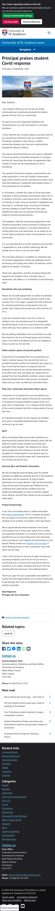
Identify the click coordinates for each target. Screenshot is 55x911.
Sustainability (8, 835)
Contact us (9, 656)
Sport (4, 827)
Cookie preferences (31, 21)
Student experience (11, 831)
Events (5, 804)
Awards (5, 785)
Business (6, 789)
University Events (9, 752)
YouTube (6, 775)
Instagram (6, 771)
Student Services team (37, 543)
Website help (30, 900)
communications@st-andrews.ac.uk (24, 874)
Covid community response (17, 617)
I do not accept (11, 21)
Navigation (26, 49)
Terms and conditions (11, 900)
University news (9, 839)
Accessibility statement (27, 897)
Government (7, 812)
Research (6, 823)
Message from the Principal (14, 816)
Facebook (6, 763)
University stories (9, 760)
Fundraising (7, 808)
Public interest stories (11, 820)
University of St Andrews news (23, 42)
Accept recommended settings (18, 15)
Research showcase (11, 756)
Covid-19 (6, 800)
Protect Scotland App (14, 514)
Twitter (5, 767)
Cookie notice (8, 897)
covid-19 (8, 633)
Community (7, 793)
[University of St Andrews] (15, 33)
